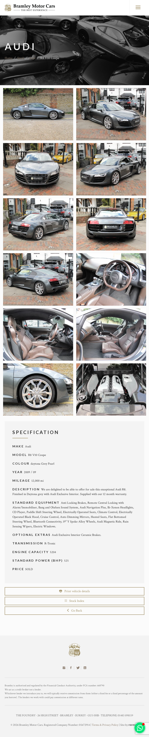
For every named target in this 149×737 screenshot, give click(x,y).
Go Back (75, 610)
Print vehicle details (76, 591)
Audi (32, 58)
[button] (139, 727)
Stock (20, 58)
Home (8, 58)
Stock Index (75, 601)
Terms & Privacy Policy (105, 725)
